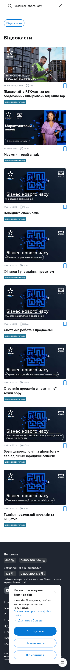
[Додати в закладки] (64, 85)
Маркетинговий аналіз (22, 154)
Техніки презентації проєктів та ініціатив (29, 516)
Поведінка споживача (21, 213)
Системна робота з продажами (28, 330)
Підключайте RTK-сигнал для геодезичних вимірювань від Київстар (34, 93)
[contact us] (62, 662)
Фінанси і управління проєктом (29, 271)
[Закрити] (60, 5)
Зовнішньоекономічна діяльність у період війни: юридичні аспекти (31, 453)
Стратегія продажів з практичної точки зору (30, 390)
